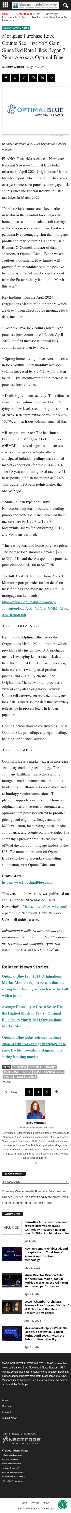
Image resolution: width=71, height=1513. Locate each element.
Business (20, 1067)
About (5, 1400)
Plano (26, 1072)
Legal (24, 1502)
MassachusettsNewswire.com (44, 906)
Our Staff (7, 1406)
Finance (50, 1067)
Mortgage (11, 1072)
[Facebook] (6, 78)
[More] (56, 1092)
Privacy (35, 1502)
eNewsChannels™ (11, 1468)
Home (6, 14)
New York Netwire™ (12, 1464)
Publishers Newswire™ (13, 1472)
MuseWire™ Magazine (13, 1481)
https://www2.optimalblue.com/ (27, 882)
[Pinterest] (24, 78)
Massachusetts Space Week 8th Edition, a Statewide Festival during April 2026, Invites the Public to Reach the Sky (45, 1333)
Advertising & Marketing (14, 1477)
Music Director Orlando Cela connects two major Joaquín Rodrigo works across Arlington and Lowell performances (46, 1280)
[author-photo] (35, 1109)
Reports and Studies (48, 1072)
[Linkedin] (42, 78)
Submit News (9, 1418)
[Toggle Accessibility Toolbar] (62, 1504)
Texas (8, 1076)
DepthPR (35, 1067)
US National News (27, 14)
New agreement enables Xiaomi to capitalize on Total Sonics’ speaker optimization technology (46, 1254)
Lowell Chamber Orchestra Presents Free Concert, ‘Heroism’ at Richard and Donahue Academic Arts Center (46, 1307)
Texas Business (25, 1076)
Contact (6, 1412)
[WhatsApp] (33, 78)
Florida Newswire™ (12, 1459)
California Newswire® (12, 1455)
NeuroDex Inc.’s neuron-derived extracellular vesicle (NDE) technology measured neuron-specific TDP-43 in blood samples (46, 1227)
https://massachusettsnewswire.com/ (35, 1127)
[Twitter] (15, 78)
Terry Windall (15, 67)
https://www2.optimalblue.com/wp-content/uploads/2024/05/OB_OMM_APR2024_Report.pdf (35, 608)
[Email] (51, 78)
